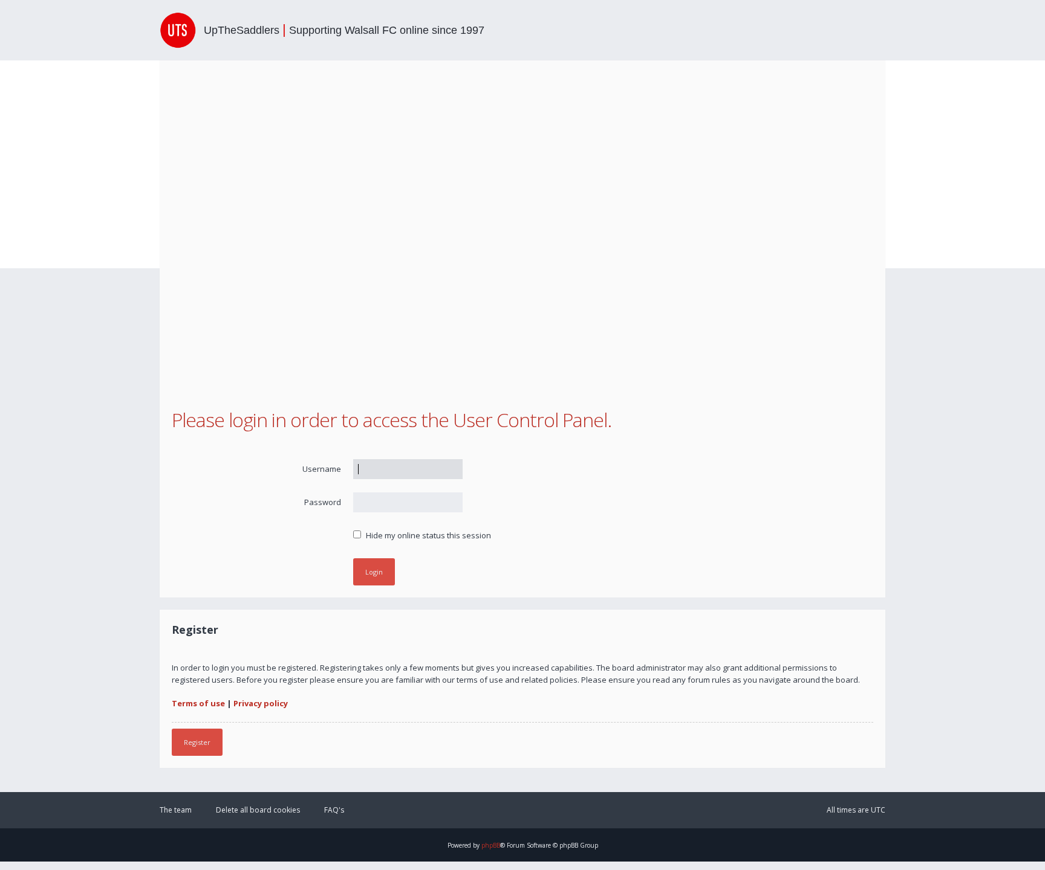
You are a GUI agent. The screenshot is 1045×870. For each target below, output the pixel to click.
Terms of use (198, 703)
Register (197, 742)
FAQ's (334, 810)
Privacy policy (260, 703)
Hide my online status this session (427, 535)
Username (321, 468)
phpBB (490, 845)
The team (176, 810)
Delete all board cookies (258, 810)
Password (322, 502)
